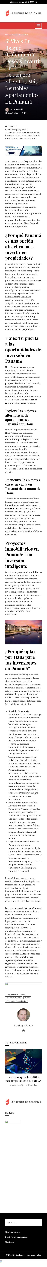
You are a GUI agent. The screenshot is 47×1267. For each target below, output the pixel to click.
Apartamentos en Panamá (17, 994)
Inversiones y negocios (16, 35)
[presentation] (7, 1071)
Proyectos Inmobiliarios (17, 1001)
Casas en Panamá (14, 998)
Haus (28, 998)
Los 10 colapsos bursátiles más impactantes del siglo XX (24, 1078)
